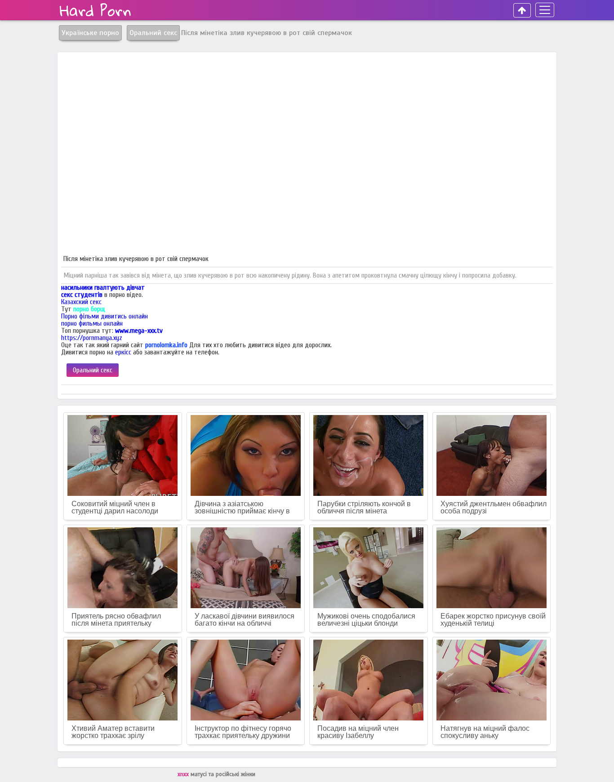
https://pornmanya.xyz (91, 338)
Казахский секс (81, 302)
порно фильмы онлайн (92, 323)
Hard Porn (95, 10)
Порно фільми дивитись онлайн (104, 316)
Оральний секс (92, 370)
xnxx (184, 774)
